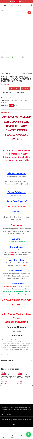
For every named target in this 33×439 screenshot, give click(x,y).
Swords (8, 73)
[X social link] (12, 1)
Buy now (25, 88)
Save (17, 1)
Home (2, 73)
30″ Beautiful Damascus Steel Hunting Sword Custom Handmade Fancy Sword (8, 376)
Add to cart (14, 88)
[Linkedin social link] (20, 1)
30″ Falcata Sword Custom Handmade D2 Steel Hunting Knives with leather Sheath (24, 376)
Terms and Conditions (10, 411)
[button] (4, 383)
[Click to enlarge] (4, 52)
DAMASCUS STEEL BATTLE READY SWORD (16, 100)
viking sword (4, 102)
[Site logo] (16, 5)
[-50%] (8, 373)
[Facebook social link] (10, 1)
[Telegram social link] (22, 1)
